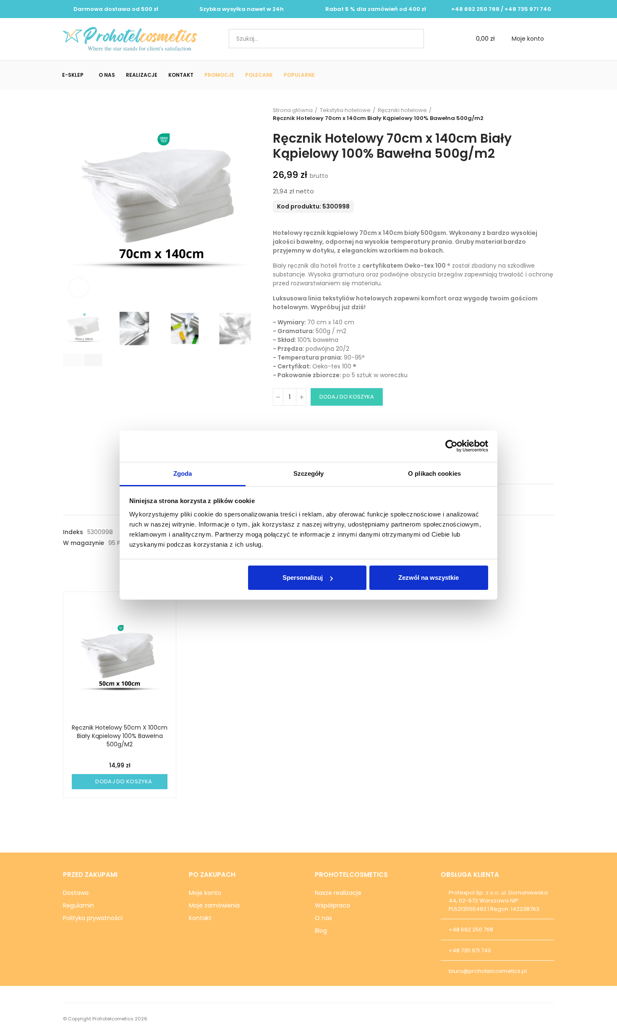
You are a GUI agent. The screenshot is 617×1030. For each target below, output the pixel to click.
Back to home (537, 114)
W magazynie (83, 543)
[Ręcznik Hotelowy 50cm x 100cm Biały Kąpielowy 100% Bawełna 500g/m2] (119, 659)
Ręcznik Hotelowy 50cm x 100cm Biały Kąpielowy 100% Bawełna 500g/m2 (119, 735)
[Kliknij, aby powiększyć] (78, 287)
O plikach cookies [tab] (434, 473)
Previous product (526, 114)
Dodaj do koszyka (346, 397)
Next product (547, 114)
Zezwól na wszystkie (428, 577)
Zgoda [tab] (182, 473)
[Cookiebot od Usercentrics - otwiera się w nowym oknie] (451, 446)
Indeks (73, 532)
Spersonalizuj (302, 577)
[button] (72, 360)
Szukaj (410, 38)
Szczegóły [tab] (308, 473)
